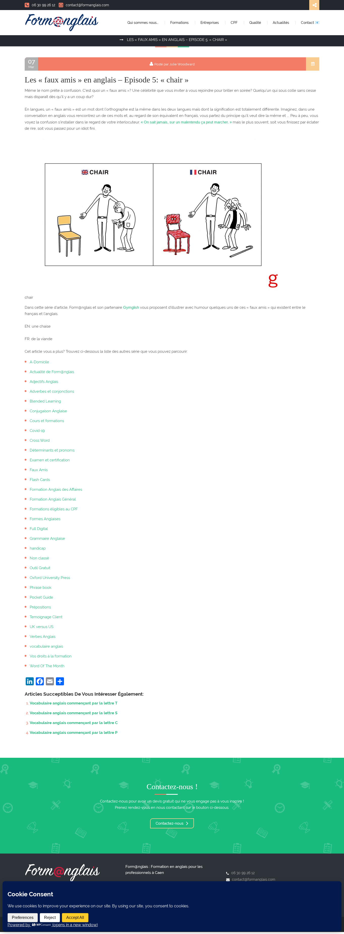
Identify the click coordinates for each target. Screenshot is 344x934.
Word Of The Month (47, 666)
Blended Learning (45, 401)
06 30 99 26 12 (43, 5)
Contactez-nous (170, 823)
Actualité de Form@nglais (52, 372)
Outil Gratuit (40, 568)
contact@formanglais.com (87, 5)
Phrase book (40, 587)
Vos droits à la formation (51, 656)
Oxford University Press (50, 577)
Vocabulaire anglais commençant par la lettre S (73, 713)
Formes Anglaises (45, 519)
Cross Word (40, 440)
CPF (234, 23)
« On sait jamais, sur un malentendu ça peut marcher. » (186, 122)
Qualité (255, 23)
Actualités (281, 23)
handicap (38, 548)
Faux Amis (39, 470)
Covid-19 (37, 430)
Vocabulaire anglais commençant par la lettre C (74, 723)
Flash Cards (40, 479)
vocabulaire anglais (46, 646)
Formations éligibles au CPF (54, 509)
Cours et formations (47, 421)
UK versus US (41, 627)
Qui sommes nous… (143, 23)
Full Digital (39, 528)
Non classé (39, 558)
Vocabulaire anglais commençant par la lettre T (73, 703)
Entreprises (210, 23)
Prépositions (40, 607)
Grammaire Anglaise (47, 538)
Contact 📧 (310, 23)
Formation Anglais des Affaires (56, 489)
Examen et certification (50, 460)
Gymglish (131, 307)
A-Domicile (39, 362)
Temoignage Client (46, 617)
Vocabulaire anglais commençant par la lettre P (73, 732)
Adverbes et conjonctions (52, 391)
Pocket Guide (41, 597)
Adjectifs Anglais (44, 381)
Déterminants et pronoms (52, 450)
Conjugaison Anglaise (48, 411)
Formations (180, 23)
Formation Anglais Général (53, 499)
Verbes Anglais (42, 636)
